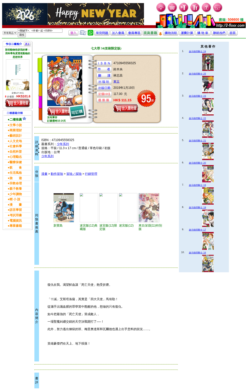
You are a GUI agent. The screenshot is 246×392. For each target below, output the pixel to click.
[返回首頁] (233, 34)
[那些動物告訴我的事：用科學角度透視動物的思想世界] (17, 75)
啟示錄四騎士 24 (197, 51)
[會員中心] (195, 11)
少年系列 (63, 144)
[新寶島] (66, 207)
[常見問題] (206, 11)
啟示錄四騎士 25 (197, 73)
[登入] (73, 34)
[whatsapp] (90, 34)
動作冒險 (57, 173)
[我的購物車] (172, 11)
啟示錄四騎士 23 (197, 96)
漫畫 (44, 173)
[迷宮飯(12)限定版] (108, 207)
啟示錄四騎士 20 (197, 163)
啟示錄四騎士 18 (197, 207)
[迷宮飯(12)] (128, 207)
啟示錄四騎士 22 (197, 118)
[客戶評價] (83, 34)
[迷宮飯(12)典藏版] (89, 207)
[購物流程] (170, 34)
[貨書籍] (150, 34)
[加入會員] (184, 11)
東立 (116, 81)
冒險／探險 (74, 173)
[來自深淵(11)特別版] (151, 207)
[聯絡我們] (219, 34)
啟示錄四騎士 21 (197, 140)
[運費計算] (186, 34)
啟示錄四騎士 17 (197, 229)
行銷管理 (91, 173)
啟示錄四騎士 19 (197, 185)
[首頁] (218, 11)
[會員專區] (134, 34)
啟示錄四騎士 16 (197, 252)
